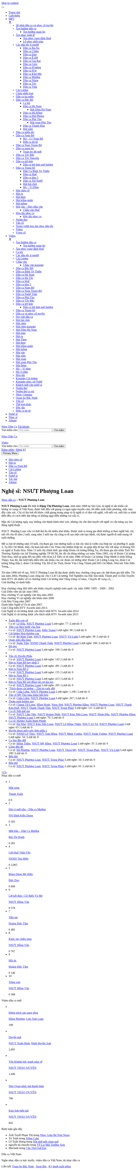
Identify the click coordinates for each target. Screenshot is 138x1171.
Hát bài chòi (30, 184)
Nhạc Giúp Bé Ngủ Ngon (55, 1135)
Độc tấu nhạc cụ (32, 216)
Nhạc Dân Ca (9, 426)
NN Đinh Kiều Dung (21, 815)
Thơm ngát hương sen (21, 701)
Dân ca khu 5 (30, 177)
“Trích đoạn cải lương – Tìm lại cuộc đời (32, 688)
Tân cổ (20, 222)
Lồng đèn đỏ (16, 746)
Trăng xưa (14, 982)
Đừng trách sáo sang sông (23, 1012)
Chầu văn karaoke (33, 265)
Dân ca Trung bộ (25, 167)
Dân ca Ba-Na (31, 47)
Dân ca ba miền (25, 96)
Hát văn (20, 352)
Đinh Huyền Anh (41, 1043)
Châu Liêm (23, 691)
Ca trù (26, 103)
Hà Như (21, 724)
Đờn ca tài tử (30, 141)
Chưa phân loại (24, 93)
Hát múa (21, 333)
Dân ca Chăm (31, 51)
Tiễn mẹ (13, 917)
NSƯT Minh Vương (70, 733)
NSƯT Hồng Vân (19, 901)
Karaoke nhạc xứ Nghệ (29, 381)
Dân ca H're (30, 70)
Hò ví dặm (22, 371)
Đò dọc (13, 646)
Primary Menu (10, 453)
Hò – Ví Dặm (31, 187)
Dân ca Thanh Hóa (34, 125)
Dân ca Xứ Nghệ (33, 180)
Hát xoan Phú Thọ (40, 122)
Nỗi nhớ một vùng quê (46, 1141)
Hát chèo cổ (22, 190)
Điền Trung (48, 630)
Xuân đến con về (18, 620)
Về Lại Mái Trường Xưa (51, 1144)
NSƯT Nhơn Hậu (99, 714)
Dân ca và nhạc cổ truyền (30, 313)
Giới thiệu (14, 15)
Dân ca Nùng (30, 80)
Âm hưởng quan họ (34, 31)
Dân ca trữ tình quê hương (38, 164)
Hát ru (19, 193)
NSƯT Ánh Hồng (46, 733)
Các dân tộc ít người (27, 44)
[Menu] (2, 7)
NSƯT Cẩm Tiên (26, 714)
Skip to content (10, 2)
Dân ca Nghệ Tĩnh (26, 294)
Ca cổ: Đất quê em (19, 711)
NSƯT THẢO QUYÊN (22, 1067)
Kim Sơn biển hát (19, 1110)
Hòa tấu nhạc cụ (25, 213)
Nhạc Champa (24, 394)
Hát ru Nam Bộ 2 (18, 669)
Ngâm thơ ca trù (25, 391)
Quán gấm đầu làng (20, 639)
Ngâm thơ (21, 219)
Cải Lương (22, 90)
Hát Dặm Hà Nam (26, 329)
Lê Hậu (21, 623)
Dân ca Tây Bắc (25, 154)
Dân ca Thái (30, 86)
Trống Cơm (32, 1138)
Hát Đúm (21, 365)
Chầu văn (21, 261)
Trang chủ (14, 12)
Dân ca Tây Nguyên (27, 158)
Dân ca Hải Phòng (33, 116)
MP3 (11, 20)
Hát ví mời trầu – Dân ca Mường (27, 809)
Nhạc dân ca (8, 499)
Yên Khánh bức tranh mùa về (25, 1061)
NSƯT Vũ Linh (110, 750)
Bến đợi (13, 756)
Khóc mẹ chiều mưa (20, 938)
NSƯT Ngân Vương (95, 733)
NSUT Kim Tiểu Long (74, 714)
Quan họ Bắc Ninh (26, 397)
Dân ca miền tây (25, 132)
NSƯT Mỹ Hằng (41, 743)
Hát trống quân (24, 200)
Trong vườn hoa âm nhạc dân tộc (34, 226)
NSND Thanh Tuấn (41, 643)
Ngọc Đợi (57, 704)
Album (13, 420)
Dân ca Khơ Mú (32, 73)
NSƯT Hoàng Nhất (49, 714)
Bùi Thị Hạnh (16, 837)
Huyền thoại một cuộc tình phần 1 (28, 730)
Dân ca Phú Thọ (32, 119)
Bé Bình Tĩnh (24, 636)
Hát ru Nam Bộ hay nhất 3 (24, 662)
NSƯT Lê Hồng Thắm (68, 724)
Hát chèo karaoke (26, 326)
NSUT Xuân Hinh (19, 1043)
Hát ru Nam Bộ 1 (18, 675)
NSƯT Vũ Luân (68, 636)
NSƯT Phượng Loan (39, 623)
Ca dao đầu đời (17, 740)
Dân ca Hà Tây (24, 277)
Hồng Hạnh (43, 704)
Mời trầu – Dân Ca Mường (24, 830)
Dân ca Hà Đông (32, 112)
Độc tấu (20, 407)
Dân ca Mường (31, 77)
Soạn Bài (41, 1166)
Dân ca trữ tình (24, 161)
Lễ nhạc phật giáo (33, 41)
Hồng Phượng (17, 1018)
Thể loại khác (23, 404)
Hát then (21, 196)
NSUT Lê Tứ (90, 724)
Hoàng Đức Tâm (18, 923)
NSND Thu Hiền (18, 858)
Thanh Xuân (16, 793)
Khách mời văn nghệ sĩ (29, 384)
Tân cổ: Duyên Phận (20, 656)
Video (19, 229)
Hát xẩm (28, 128)
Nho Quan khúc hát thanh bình (26, 1086)
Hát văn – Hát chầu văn (29, 206)
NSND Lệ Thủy (26, 733)
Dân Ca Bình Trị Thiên (36, 171)
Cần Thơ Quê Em (36, 1148)
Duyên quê (15, 1037)
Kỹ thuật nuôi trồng (60, 1166)
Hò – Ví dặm (23, 368)
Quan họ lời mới (32, 151)
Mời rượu (14, 787)
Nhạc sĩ (13, 417)
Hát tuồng (21, 203)
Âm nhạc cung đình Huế (37, 38)
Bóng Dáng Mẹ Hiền (21, 874)
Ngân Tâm (23, 643)
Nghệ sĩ (13, 414)
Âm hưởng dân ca (26, 28)
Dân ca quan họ (25, 148)
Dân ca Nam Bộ (25, 135)
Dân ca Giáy (30, 64)
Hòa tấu (20, 375)
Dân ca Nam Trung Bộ (29, 145)
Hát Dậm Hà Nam (40, 109)
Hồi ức (13, 960)
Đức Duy (14, 880)
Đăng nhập (7, 449)
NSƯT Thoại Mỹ (66, 750)
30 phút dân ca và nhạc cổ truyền (34, 25)
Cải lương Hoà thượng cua (24, 633)
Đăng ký (21, 449)
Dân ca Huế (30, 174)
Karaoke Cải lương (27, 378)
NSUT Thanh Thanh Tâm (35, 707)
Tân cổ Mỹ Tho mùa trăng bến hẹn (28, 694)
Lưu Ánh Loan (34, 1018)
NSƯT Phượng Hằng (76, 704)
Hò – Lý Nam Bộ (33, 138)
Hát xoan (21, 358)
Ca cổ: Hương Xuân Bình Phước (27, 720)
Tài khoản (23, 426)
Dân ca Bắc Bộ (24, 99)
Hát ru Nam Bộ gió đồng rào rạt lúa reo (31, 681)
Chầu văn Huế (31, 209)
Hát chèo (21, 323)
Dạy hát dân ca (24, 316)
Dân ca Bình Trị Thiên (29, 271)
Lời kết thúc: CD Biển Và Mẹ (26, 895)
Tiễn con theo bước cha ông (24, 626)
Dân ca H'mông (32, 67)
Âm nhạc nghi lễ (25, 35)
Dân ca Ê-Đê (30, 57)
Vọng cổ (21, 232)
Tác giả (13, 478)
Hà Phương (23, 750)
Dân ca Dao (30, 54)
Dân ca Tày (29, 83)
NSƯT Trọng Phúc (63, 707)
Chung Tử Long (26, 704)
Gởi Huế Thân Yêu (20, 852)
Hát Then (21, 339)
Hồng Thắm (23, 743)
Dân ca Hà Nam (32, 106)
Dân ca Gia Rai (32, 60)
